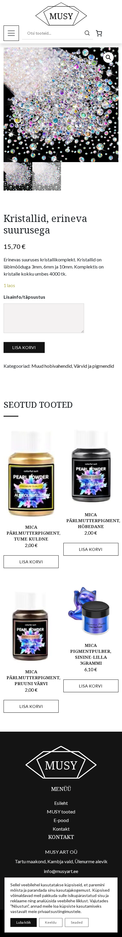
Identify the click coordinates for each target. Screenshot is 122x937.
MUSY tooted (61, 811)
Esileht (61, 803)
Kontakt (61, 829)
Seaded (77, 922)
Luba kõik (23, 922)
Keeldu (51, 922)
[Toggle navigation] (11, 33)
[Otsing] (87, 33)
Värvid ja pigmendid (94, 366)
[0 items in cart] (99, 33)
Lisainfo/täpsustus (24, 297)
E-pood (61, 820)
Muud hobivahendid (51, 366)
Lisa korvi (24, 347)
